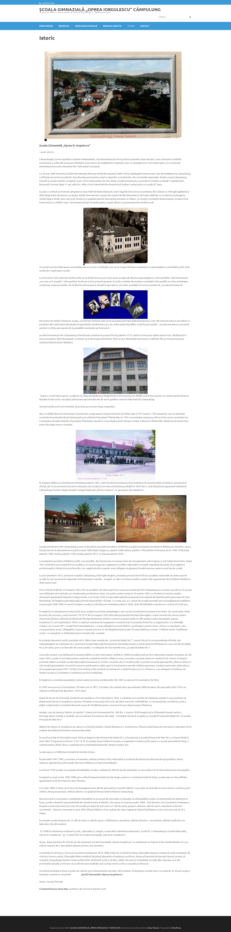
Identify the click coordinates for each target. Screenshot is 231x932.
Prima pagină (46, 26)
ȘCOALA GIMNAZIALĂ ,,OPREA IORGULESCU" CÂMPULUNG (100, 9)
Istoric (131, 26)
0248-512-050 (48, 3)
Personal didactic (112, 26)
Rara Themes (153, 928)
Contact (144, 26)
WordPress (176, 928)
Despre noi (63, 26)
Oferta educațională (86, 26)
